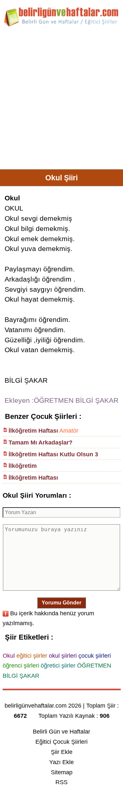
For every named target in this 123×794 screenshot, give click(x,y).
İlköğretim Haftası (33, 430)
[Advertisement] (61, 100)
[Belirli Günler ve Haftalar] (62, 25)
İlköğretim (23, 466)
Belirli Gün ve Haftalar (61, 731)
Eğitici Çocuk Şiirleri (61, 741)
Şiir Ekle (61, 752)
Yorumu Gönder (61, 602)
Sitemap (61, 772)
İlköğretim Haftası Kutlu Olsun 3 (53, 454)
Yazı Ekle (61, 762)
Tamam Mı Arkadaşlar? (40, 442)
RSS (61, 782)
